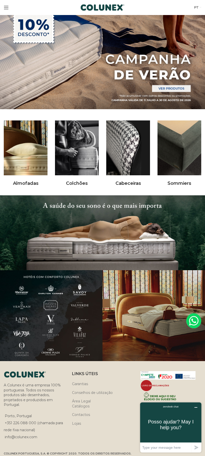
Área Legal (81, 401)
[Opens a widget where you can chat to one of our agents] (170, 427)
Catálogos (81, 406)
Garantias (80, 384)
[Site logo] (102, 7)
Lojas (76, 423)
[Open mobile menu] (6, 8)
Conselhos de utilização (92, 392)
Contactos (81, 414)
